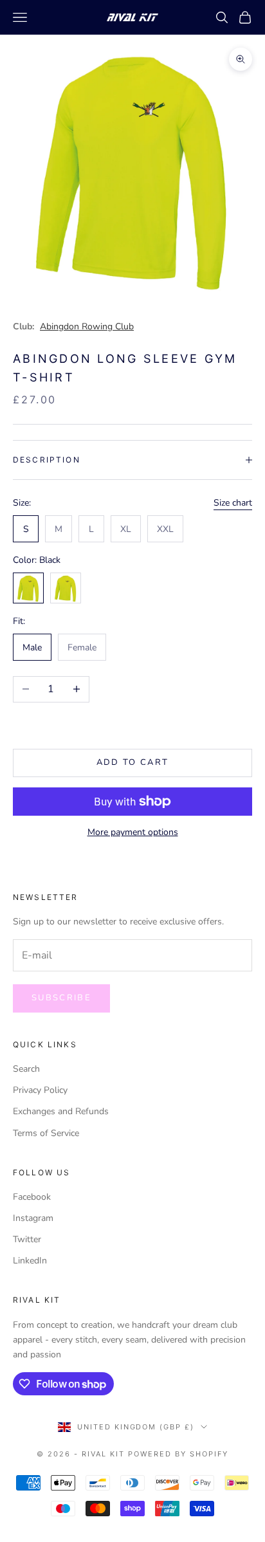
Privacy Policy (40, 1090)
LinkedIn (30, 1260)
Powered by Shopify (178, 1453)
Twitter (27, 1239)
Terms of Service (46, 1133)
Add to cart (132, 762)
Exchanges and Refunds (61, 1111)
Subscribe (61, 998)
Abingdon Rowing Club (87, 326)
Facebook (32, 1197)
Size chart (233, 503)
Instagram (33, 1218)
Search (26, 1069)
